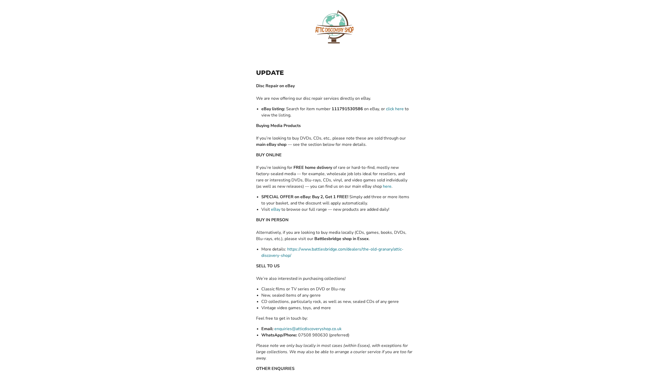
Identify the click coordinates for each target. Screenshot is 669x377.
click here (395, 109)
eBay (275, 209)
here (387, 186)
